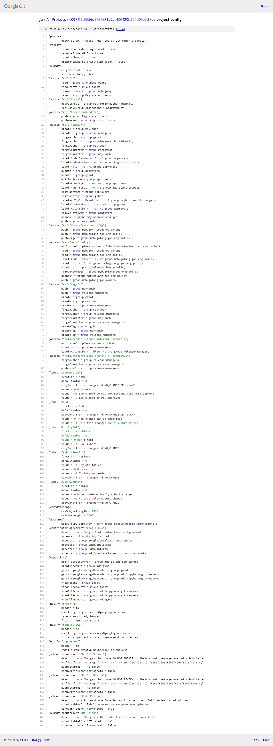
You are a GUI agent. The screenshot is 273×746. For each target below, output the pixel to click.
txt (256, 739)
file (120, 29)
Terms (46, 740)
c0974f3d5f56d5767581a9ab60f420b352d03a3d (109, 19)
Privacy (35, 740)
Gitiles (24, 740)
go (41, 19)
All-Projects (56, 19)
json (266, 739)
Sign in (265, 6)
